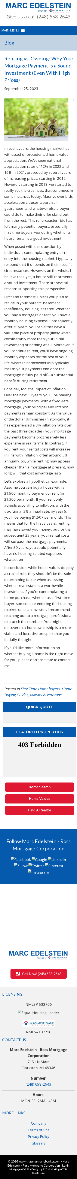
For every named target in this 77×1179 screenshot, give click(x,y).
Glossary (39, 1143)
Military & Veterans (45, 694)
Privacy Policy (38, 1136)
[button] (38, 16)
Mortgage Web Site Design (24, 1169)
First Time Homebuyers (40, 688)
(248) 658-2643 (38, 1084)
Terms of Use (38, 1130)
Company (38, 1123)
